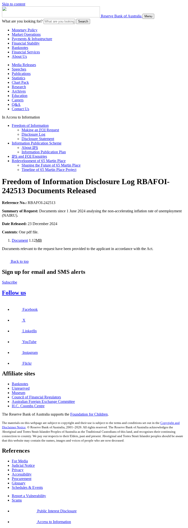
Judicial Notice (23, 465)
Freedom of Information (30, 125)
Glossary (18, 483)
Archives (19, 91)
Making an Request (40, 130)
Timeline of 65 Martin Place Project (49, 170)
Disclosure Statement (38, 139)
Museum (18, 393)
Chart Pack (20, 82)
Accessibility (22, 474)
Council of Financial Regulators (36, 397)
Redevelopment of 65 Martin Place (39, 161)
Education (19, 96)
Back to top (19, 261)
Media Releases (24, 65)
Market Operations (26, 34)
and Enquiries (29, 156)
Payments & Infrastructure (32, 39)
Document (20, 240)
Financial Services (26, 52)
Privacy (18, 470)
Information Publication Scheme (36, 143)
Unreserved (21, 388)
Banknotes (20, 48)
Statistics (18, 78)
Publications (21, 74)
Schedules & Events (27, 487)
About (30, 147)
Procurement (21, 479)
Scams (17, 500)
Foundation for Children (89, 414)
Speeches (19, 69)
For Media (20, 461)
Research (19, 87)
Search (83, 21)
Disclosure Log (33, 134)
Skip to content (13, 4)
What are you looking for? (22, 21)
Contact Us (20, 109)
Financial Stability (26, 43)
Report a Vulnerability (29, 496)
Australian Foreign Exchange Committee (43, 401)
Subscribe (9, 282)
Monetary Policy (24, 30)
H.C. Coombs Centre (28, 406)
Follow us (14, 292)
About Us (19, 56)
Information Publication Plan (44, 152)
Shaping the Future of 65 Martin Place (51, 165)
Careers (18, 100)
